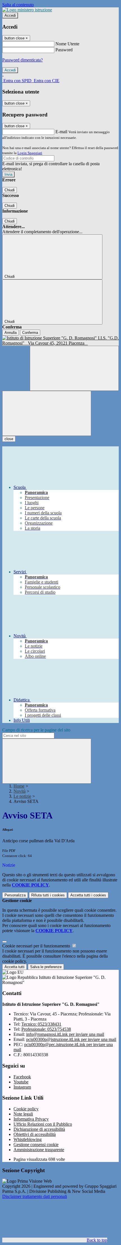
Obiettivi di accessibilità (35, 1134)
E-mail (61, 131)
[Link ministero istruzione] (27, 9)
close (9, 439)
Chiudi (10, 190)
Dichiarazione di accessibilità (39, 1129)
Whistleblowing (28, 1139)
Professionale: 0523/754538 (46, 1029)
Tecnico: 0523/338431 (41, 1024)
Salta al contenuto (18, 4)
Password (64, 49)
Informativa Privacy (31, 1119)
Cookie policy (26, 1108)
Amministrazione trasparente (39, 1149)
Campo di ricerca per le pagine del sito (36, 730)
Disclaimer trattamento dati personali (34, 1196)
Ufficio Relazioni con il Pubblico (43, 1124)
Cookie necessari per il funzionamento (36, 945)
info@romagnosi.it (65, 1034)
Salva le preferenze (46, 967)
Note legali (23, 1114)
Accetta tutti (88, 895)
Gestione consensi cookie (36, 1144)
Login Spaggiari (29, 153)
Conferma (30, 332)
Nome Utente (67, 43)
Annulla (11, 332)
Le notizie (22, 796)
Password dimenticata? (22, 60)
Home (19, 786)
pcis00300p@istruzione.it (71, 1039)
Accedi (10, 15)
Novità (20, 791)
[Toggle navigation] (46, 413)
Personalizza (15, 895)
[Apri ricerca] (74, 368)
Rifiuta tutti (48, 895)
